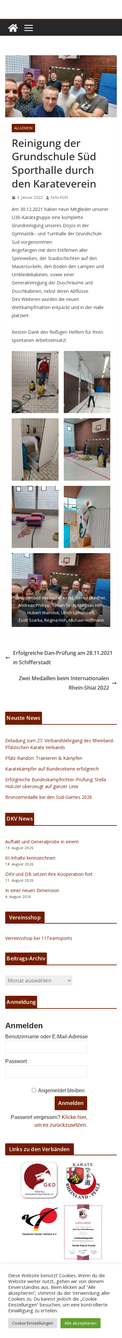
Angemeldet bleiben (61, 1090)
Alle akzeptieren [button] (80, 1323)
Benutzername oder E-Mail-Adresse (46, 1036)
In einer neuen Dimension (32, 890)
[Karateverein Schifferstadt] (13, 28)
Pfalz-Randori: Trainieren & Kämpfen (43, 758)
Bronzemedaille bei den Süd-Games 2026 (48, 797)
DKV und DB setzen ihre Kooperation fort (49, 874)
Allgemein (23, 128)
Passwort (16, 1061)
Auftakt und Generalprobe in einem (42, 841)
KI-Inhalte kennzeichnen (30, 858)
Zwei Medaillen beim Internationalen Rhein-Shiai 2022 (64, 683)
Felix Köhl (59, 197)
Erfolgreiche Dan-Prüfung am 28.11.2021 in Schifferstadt (63, 657)
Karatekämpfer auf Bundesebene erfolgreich (52, 769)
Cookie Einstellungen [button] (32, 1323)
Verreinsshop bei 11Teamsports (38, 938)
